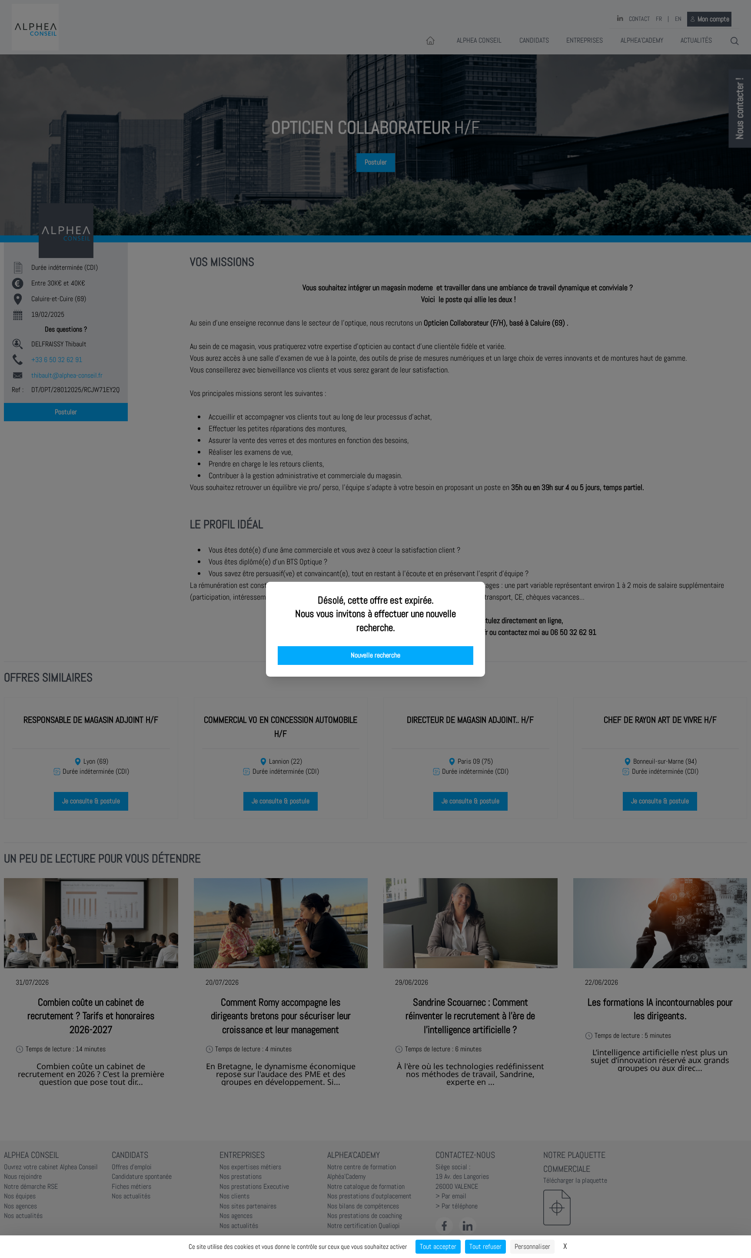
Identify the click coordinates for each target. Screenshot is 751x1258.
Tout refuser (485, 1246)
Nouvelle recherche (375, 655)
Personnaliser (532, 1246)
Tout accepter (438, 1246)
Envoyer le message (654, 243)
